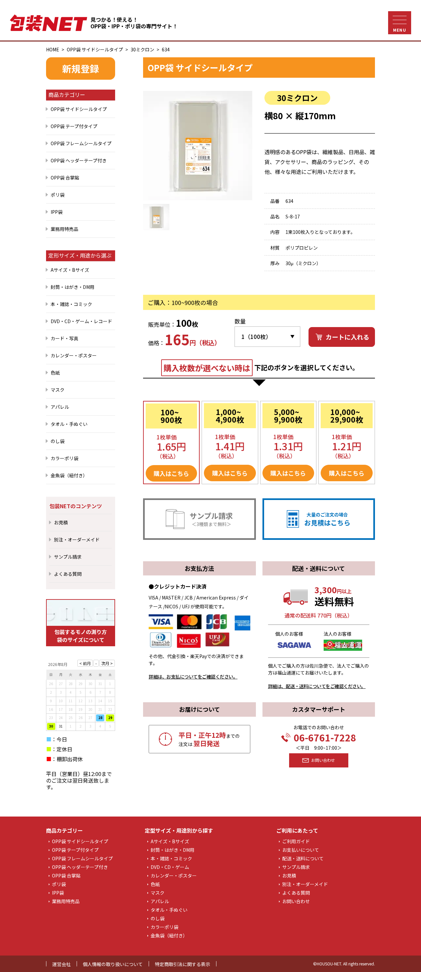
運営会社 (61, 964)
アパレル (60, 406)
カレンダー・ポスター (74, 355)
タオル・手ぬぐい (69, 424)
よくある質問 (68, 573)
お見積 (61, 522)
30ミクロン (142, 49)
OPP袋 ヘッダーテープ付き (79, 160)
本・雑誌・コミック (71, 304)
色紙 (55, 372)
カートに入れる (347, 337)
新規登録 (80, 68)
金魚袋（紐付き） (69, 475)
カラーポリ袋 (64, 458)
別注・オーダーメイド (77, 539)
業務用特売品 (64, 229)
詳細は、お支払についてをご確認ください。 (193, 676)
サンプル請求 (68, 556)
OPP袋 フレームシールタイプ (81, 143)
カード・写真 (64, 338)
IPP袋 (56, 211)
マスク (57, 389)
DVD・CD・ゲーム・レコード (81, 321)
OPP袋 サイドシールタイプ (95, 49)
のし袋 (57, 441)
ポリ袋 (57, 194)
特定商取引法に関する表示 (182, 964)
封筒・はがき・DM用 (72, 287)
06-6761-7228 (325, 737)
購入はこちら (171, 473)
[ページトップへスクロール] (403, 957)
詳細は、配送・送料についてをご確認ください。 (317, 686)
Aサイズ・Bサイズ (70, 269)
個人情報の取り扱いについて (113, 964)
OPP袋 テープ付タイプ (74, 126)
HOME (52, 49)
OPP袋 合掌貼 (65, 177)
